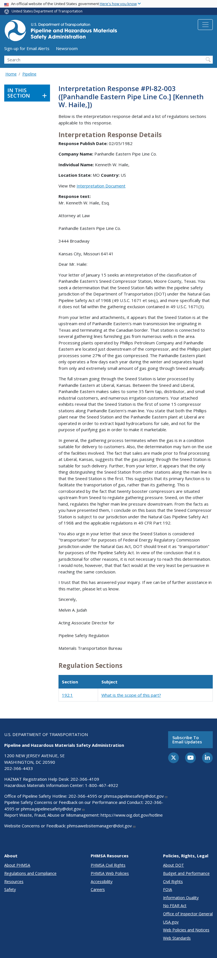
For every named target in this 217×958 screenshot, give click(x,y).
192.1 (67, 695)
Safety (10, 889)
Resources (13, 881)
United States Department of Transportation (47, 11)
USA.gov (171, 922)
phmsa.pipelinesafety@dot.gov (134, 796)
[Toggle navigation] (205, 24)
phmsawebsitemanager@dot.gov (99, 825)
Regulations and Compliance (30, 873)
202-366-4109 (84, 779)
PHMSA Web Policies (110, 873)
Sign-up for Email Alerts (26, 48)
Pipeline (29, 74)
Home (11, 74)
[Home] (60, 32)
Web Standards (177, 938)
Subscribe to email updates (187, 740)
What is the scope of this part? (131, 695)
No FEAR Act (174, 905)
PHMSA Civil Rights (108, 865)
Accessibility (101, 881)
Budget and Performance (186, 873)
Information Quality (181, 897)
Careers (98, 889)
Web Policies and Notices (186, 930)
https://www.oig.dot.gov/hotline (132, 815)
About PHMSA (17, 865)
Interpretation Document (101, 186)
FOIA (167, 889)
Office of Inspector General (188, 913)
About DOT (173, 865)
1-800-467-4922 (101, 785)
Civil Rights (173, 881)
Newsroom (67, 48)
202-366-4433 (18, 768)
